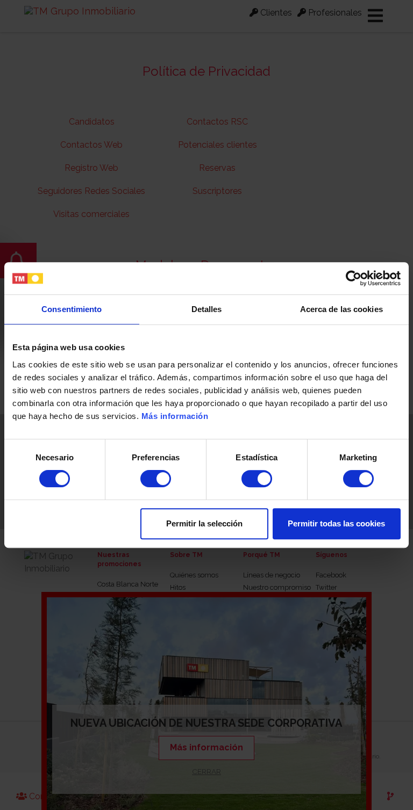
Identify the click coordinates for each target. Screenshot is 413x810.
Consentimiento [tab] (71, 309)
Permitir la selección (204, 523)
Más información (175, 416)
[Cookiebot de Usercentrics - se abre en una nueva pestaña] (354, 278)
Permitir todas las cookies (336, 523)
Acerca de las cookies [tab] (341, 309)
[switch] (155, 478)
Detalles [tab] (206, 309)
